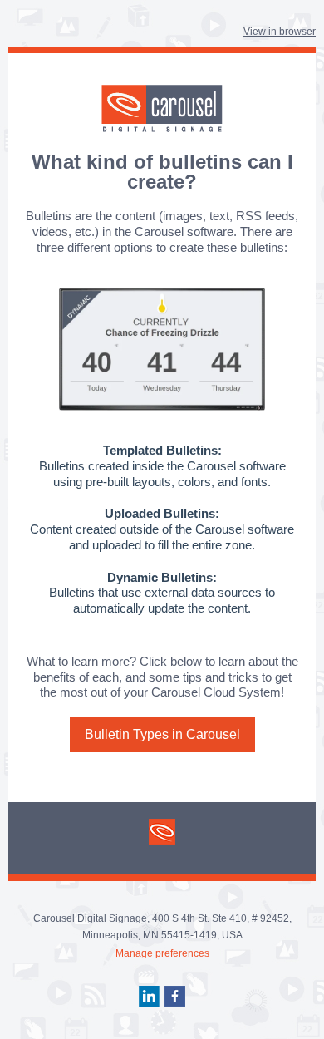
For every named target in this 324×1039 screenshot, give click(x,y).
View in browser (279, 31)
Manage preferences (162, 953)
